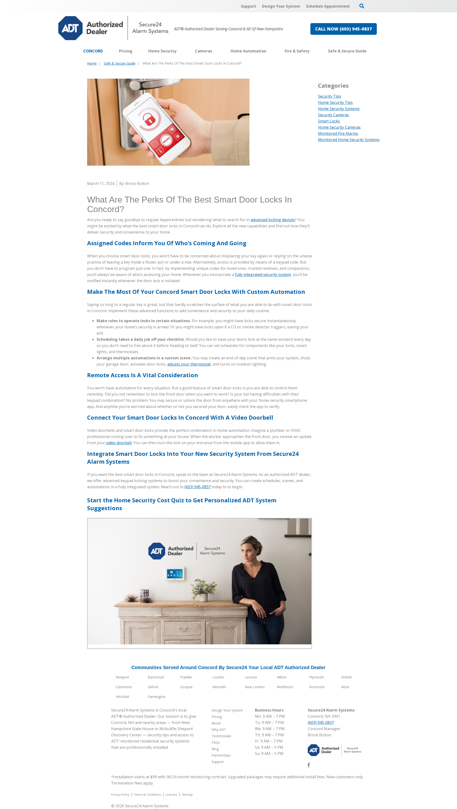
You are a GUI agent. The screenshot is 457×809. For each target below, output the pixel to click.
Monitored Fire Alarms (338, 133)
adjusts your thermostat (189, 364)
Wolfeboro (285, 687)
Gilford (153, 687)
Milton (282, 677)
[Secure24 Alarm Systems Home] (113, 28)
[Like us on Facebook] (308, 765)
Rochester (317, 687)
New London (255, 687)
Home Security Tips (335, 102)
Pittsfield (122, 696)
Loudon (218, 677)
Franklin (186, 677)
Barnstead (156, 677)
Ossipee (186, 687)
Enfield (346, 677)
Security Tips (329, 96)
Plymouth (316, 677)
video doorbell (118, 442)
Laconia (251, 677)
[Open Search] (361, 6)
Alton (345, 687)
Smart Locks (329, 121)
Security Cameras (333, 114)
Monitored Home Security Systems (349, 139)
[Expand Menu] (179, 51)
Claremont (124, 687)
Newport (122, 677)
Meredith (219, 687)
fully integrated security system (263, 274)
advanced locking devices (273, 219)
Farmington (157, 696)
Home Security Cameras (339, 127)
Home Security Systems (339, 108)
